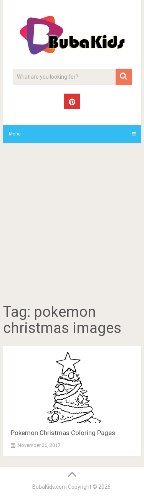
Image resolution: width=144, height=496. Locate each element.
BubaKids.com (49, 487)
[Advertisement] (72, 225)
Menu (15, 134)
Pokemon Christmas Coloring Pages (63, 433)
